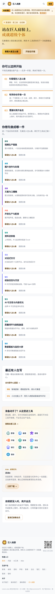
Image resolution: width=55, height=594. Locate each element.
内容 (9, 561)
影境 (3, 569)
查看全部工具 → (11, 423)
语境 (15, 569)
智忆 (38, 569)
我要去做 (22, 155)
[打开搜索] (43, 4)
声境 (20, 569)
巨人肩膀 (32, 582)
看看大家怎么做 (11, 51)
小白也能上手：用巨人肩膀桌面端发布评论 (29, 396)
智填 (26, 569)
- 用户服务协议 (46, 589)
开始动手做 (30, 51)
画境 (9, 569)
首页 (3, 561)
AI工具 (16, 561)
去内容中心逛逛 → (12, 382)
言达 (32, 569)
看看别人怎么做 (10, 155)
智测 (3, 574)
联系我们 (43, 13)
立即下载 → (12, 486)
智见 (43, 569)
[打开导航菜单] (4, 3)
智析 (9, 574)
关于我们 (5, 582)
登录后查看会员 (14, 517)
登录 (50, 4)
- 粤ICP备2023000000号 (33, 589)
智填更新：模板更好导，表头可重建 (26, 389)
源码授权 (23, 582)
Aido (22, 561)
